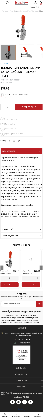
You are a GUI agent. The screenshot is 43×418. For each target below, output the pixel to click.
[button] (4, 268)
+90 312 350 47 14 (23, 339)
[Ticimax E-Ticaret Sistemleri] (21, 409)
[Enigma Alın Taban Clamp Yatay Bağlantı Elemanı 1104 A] (32, 259)
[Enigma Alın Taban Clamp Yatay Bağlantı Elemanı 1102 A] (11, 259)
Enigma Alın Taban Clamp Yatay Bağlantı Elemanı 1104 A (29, 272)
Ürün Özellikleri (8, 151)
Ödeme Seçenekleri (10, 235)
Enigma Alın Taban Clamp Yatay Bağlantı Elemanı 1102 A (8, 272)
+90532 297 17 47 (23, 343)
